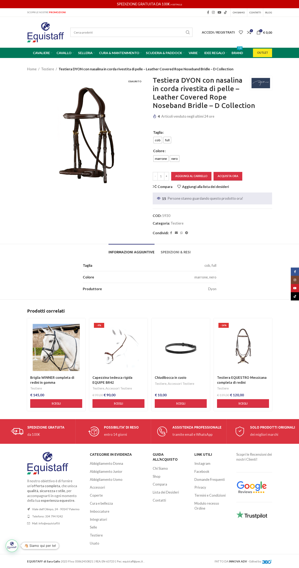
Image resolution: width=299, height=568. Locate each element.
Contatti (159, 500)
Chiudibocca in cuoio (170, 377)
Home (32, 69)
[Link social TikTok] (225, 12)
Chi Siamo (160, 468)
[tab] (132, 250)
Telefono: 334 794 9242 (47, 516)
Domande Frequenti (209, 479)
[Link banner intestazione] (149, 4)
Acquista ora (228, 176)
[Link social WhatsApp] (181, 233)
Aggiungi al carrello (191, 176)
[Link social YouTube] (219, 12)
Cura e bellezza (101, 503)
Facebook (201, 471)
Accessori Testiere (118, 388)
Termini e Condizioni (210, 495)
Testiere (47, 69)
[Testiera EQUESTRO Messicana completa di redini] (243, 347)
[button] (12, 546)
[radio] (158, 140)
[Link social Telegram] (186, 233)
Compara (160, 484)
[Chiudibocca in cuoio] (181, 347)
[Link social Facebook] (208, 12)
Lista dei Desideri (166, 492)
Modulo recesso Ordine (206, 505)
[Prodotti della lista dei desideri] (241, 32)
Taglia (158, 132)
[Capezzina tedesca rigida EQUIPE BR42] (118, 347)
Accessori (97, 487)
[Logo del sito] (45, 32)
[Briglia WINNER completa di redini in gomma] (56, 347)
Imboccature (99, 511)
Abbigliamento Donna (106, 463)
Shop (156, 476)
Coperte (96, 495)
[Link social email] (176, 233)
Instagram (202, 463)
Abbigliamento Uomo (106, 479)
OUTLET (262, 52)
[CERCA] (188, 32)
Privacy (200, 487)
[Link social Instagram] (213, 12)
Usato (94, 543)
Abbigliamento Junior (106, 471)
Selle (93, 527)
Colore (158, 151)
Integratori (98, 519)
